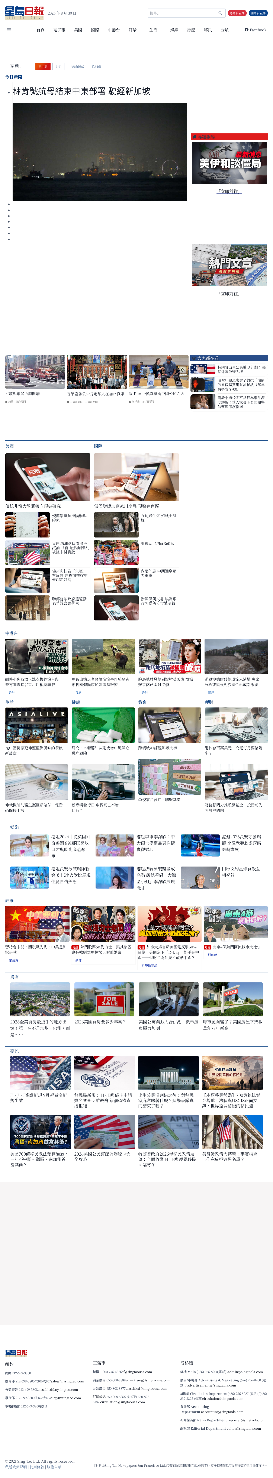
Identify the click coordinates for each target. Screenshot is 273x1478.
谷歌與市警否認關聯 (22, 393)
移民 (208, 29)
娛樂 (174, 29)
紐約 (10, 401)
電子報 (59, 29)
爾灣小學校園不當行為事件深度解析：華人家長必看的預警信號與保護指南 (241, 402)
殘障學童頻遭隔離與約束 (69, 517)
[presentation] (100, 152)
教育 (142, 702)
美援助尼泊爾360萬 (157, 543)
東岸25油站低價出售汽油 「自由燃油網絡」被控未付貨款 (71, 547)
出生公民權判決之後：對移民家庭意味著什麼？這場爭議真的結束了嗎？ (166, 1100)
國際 (95, 29)
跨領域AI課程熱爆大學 (157, 747)
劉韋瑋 (212, 954)
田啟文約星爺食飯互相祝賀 (241, 871)
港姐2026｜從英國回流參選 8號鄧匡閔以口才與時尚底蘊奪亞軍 (70, 846)
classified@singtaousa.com (146, 1388)
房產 (191, 29)
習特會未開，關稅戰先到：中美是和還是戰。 (36, 949)
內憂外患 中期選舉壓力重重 (158, 573)
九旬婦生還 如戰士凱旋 (158, 517)
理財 (209, 702)
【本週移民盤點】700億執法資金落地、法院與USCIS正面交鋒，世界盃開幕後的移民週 (231, 1100)
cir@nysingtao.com (66, 1397)
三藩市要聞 (91, 401)
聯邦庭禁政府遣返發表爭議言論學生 (69, 601)
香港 (12, 692)
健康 (76, 702)
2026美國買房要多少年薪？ (100, 1022)
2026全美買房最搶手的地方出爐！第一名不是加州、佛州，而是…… (40, 1028)
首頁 (40, 29)
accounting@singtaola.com (222, 1411)
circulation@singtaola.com (222, 1398)
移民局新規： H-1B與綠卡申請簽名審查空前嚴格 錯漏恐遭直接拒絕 (103, 1100)
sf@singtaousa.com (137, 1371)
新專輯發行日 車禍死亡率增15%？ (95, 807)
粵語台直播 (237, 13)
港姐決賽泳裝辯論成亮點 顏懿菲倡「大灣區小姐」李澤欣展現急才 (156, 878)
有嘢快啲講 (149, 965)
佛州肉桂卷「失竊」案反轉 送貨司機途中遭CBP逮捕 (70, 575)
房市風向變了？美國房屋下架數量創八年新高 (233, 1025)
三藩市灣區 (76, 401)
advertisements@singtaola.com (211, 1385)
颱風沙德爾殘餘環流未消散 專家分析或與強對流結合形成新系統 (232, 681)
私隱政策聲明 (16, 1466)
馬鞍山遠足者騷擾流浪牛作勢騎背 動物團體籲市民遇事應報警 (100, 681)
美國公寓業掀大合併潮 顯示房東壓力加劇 (168, 1025)
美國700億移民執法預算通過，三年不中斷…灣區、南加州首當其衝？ (39, 1159)
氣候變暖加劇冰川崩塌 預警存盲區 (126, 506)
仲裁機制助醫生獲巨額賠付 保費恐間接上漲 (34, 807)
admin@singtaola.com (245, 1371)
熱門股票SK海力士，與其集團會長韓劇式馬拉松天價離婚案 (101, 949)
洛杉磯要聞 (148, 401)
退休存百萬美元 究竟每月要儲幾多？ (233, 750)
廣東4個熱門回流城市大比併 (233, 946)
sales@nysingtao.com (67, 1381)
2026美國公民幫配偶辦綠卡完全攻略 (102, 1156)
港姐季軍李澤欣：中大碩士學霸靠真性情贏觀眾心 (155, 842)
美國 (78, 29)
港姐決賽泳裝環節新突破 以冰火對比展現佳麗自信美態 (71, 874)
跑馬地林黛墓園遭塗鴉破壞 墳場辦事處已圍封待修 (165, 681)
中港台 (114, 29)
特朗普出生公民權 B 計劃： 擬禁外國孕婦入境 (242, 369)
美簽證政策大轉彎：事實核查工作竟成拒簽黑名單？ (229, 1156)
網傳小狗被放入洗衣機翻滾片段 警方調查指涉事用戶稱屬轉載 (32, 681)
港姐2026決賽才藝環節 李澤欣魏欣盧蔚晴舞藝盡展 (241, 842)
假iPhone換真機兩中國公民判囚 (156, 393)
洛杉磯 (135, 401)
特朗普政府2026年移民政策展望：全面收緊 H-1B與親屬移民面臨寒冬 (167, 1159)
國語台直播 (258, 13)
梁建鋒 (14, 960)
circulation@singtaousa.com (122, 1402)
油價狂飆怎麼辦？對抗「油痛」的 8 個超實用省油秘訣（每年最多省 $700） (242, 384)
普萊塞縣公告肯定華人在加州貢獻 (95, 393)
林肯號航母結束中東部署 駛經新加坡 (82, 91)
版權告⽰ (54, 1466)
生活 (9, 702)
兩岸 (211, 692)
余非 (78, 960)
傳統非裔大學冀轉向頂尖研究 (33, 506)
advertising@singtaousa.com (148, 1380)
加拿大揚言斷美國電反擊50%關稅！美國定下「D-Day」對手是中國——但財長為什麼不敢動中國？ (168, 952)
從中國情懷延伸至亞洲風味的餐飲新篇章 (34, 750)
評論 (9, 900)
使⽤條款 (37, 1466)
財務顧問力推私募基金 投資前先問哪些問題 (233, 807)
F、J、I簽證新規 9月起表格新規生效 (38, 1097)
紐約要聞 (21, 401)
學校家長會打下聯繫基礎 (159, 799)
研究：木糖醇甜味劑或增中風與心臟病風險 (100, 750)
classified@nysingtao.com (58, 1389)
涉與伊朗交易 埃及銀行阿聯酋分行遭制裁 (158, 601)
